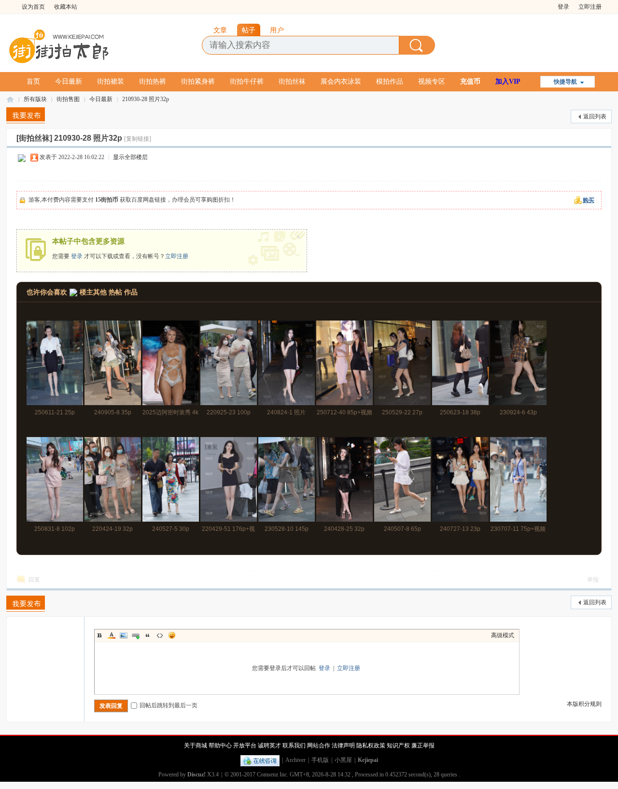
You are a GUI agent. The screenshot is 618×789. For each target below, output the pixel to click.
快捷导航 (565, 81)
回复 (34, 579)
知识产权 (398, 745)
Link (135, 635)
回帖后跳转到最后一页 (168, 705)
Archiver (295, 760)
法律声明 (343, 745)
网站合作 (318, 745)
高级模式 (502, 635)
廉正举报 (423, 745)
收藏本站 (65, 6)
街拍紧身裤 (198, 81)
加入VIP (507, 81)
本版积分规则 (584, 704)
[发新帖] (25, 115)
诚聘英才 (269, 745)
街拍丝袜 (292, 81)
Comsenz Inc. (272, 774)
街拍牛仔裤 (247, 81)
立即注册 (590, 6)
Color (111, 635)
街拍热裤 (152, 81)
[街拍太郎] (59, 44)
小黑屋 (343, 760)
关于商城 (195, 745)
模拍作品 (389, 81)
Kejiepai (368, 760)
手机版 (320, 760)
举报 (593, 579)
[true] (417, 45)
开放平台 (244, 745)
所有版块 (35, 99)
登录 (563, 6)
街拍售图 (68, 99)
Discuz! (196, 774)
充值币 (470, 81)
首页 (33, 81)
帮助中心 (220, 745)
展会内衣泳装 (341, 81)
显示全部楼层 (130, 157)
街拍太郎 (10, 99)
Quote (148, 635)
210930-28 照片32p (145, 99)
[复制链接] (137, 138)
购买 (588, 200)
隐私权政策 (370, 745)
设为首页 (33, 6)
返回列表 (594, 116)
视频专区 (431, 81)
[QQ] (260, 760)
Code (160, 635)
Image (123, 635)
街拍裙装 (110, 81)
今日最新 (68, 81)
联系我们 (294, 745)
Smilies (172, 635)
